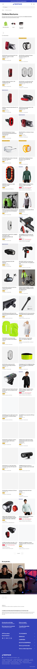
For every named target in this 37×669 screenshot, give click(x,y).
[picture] (10, 46)
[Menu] (3, 4)
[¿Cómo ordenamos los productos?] (2, 35)
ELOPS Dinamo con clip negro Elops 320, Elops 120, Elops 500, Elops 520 (9, 466)
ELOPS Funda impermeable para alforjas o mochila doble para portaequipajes (10, 210)
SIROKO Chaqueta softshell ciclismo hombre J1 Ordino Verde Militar (26, 185)
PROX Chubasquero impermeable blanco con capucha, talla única (25, 339)
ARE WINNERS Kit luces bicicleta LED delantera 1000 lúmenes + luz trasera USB (26, 235)
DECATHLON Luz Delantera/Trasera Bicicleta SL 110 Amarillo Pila (26, 159)
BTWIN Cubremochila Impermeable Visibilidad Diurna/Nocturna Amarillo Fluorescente (26, 441)
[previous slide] (3, 597)
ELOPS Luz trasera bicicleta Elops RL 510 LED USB (10, 108)
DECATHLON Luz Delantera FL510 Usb (9, 490)
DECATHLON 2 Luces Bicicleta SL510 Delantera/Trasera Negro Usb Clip (26, 82)
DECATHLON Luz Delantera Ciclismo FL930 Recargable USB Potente (9, 440)
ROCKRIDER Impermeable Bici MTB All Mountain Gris (26, 210)
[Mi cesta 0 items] (34, 4)
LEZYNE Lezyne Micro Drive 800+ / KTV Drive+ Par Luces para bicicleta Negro (9, 543)
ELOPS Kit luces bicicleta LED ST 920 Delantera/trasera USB (26, 108)
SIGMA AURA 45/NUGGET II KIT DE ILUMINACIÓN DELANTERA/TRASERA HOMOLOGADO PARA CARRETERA (9, 517)
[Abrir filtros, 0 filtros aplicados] (3, 33)
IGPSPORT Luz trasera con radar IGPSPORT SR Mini (8, 185)
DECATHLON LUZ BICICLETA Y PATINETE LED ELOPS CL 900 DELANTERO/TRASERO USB (9, 235)
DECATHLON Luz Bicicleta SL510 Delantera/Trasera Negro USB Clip (8, 365)
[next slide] (6, 597)
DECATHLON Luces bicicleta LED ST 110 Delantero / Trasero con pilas (9, 56)
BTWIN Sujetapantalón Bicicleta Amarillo (25, 491)
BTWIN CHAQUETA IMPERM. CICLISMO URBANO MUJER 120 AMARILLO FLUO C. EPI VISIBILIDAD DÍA (26, 288)
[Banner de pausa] (33, 1)
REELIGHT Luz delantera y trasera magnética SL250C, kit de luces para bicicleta (26, 543)
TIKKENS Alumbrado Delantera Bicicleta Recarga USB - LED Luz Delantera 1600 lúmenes (10, 390)
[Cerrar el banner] (34, 1)
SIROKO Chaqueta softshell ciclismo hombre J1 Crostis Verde (26, 517)
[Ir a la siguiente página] (22, 553)
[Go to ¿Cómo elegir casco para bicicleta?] (22, 592)
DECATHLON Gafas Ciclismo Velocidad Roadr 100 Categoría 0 (9, 159)
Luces (13, 27)
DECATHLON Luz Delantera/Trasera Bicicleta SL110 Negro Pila (26, 56)
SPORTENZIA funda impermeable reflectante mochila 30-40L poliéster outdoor (9, 339)
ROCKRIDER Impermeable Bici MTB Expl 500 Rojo (26, 415)
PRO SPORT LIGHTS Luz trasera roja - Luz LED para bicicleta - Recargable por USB (26, 262)
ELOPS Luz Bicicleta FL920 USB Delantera (8, 262)
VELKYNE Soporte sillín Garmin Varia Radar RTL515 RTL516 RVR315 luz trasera (10, 314)
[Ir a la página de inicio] (17, 4)
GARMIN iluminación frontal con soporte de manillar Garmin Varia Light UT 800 (26, 466)
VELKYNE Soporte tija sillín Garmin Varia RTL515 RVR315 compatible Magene (10, 415)
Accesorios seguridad (21, 28)
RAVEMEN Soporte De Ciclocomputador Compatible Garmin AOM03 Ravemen (27, 314)
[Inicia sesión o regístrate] (31, 4)
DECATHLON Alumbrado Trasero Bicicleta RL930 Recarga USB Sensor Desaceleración (9, 133)
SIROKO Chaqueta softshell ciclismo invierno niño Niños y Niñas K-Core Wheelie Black (26, 390)
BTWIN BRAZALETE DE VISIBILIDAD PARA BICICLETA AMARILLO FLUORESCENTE (27, 365)
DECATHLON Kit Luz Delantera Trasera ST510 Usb (26, 133)
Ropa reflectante (6, 27)
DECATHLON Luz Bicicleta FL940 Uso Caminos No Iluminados (9, 288)
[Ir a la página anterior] (15, 553)
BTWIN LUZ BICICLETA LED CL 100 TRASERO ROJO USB (8, 82)
